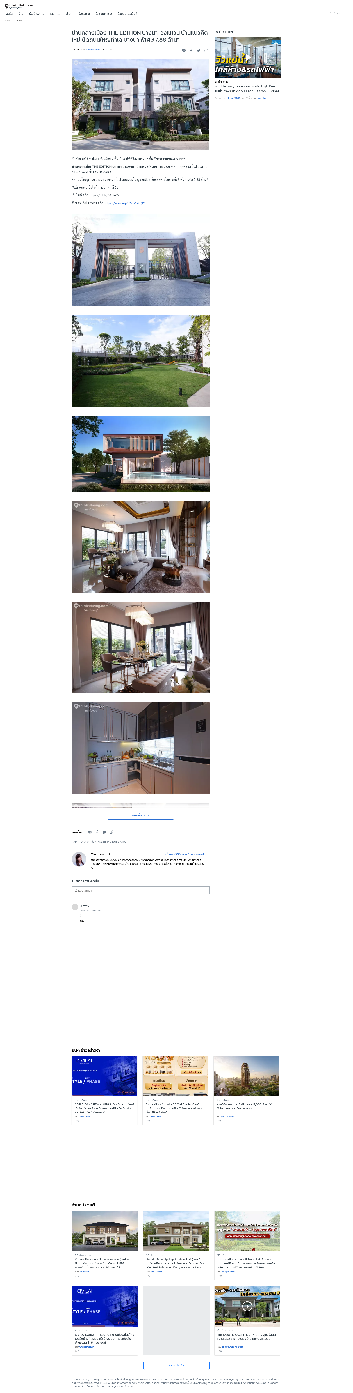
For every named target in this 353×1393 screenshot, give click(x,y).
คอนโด (8, 14)
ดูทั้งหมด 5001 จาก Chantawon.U (184, 854)
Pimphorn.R (228, 1271)
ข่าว (68, 14)
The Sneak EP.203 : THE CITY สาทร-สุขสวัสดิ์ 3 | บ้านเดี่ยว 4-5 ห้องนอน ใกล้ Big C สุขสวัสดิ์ (246, 1337)
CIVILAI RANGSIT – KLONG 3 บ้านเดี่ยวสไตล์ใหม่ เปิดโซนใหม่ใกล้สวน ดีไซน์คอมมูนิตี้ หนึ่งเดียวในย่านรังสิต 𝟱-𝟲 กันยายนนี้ (104, 1108)
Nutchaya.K (157, 1271)
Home (7, 20)
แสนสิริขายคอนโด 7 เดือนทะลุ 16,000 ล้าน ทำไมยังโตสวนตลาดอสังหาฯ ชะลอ (245, 1107)
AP (75, 842)
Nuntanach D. (228, 1116)
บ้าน (20, 14)
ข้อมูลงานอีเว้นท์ (127, 14)
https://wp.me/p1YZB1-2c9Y (124, 203)
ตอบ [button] (82, 921)
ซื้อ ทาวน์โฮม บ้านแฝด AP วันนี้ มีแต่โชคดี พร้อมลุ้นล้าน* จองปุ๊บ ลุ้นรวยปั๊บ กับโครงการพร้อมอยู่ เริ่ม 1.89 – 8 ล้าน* (174, 1108)
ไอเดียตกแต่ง (104, 14)
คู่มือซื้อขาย (83, 14)
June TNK (233, 98)
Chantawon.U (93, 50)
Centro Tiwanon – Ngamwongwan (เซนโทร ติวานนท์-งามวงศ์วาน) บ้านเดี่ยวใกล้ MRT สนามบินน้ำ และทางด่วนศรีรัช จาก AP (102, 1263)
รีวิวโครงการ (36, 14)
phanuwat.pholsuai (232, 1347)
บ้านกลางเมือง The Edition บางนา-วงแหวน (103, 842)
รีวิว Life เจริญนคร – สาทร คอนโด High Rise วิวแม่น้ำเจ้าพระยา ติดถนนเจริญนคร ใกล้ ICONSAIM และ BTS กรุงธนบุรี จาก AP (248, 88)
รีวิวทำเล (55, 14)
